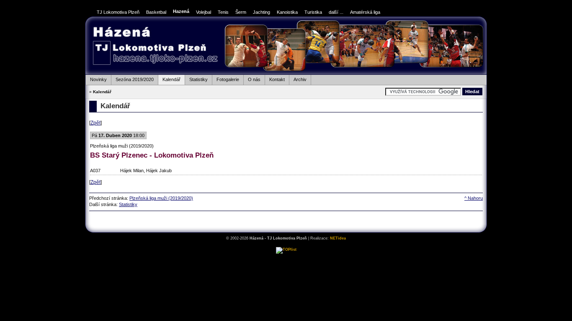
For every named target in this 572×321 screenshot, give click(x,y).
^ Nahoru (473, 198)
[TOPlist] (286, 249)
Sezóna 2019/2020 (132, 78)
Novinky (96, 78)
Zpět (95, 123)
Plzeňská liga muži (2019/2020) (161, 198)
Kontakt (275, 78)
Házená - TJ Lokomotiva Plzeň (155, 46)
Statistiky (196, 78)
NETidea (338, 238)
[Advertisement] (286, 221)
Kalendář (169, 78)
